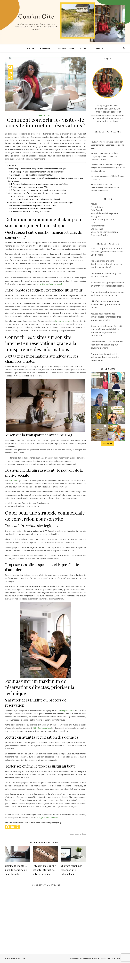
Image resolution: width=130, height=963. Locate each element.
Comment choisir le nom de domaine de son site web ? (16, 869)
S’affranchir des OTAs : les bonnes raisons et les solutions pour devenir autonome (107, 344)
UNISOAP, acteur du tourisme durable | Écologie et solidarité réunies (105, 304)
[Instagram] (17, 827)
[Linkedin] (12, 827)
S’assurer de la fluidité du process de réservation (34, 205)
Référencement (98, 225)
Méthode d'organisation (102, 219)
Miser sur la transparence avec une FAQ (30, 187)
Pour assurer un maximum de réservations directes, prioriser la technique (40, 202)
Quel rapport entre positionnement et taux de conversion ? (38, 171)
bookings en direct (66, 710)
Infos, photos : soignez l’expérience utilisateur (33, 174)
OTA (93, 222)
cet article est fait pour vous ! (49, 284)
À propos (45, 48)
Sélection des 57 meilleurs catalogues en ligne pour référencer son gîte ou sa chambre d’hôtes (108, 167)
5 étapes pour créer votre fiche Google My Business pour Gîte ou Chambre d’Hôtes (105, 156)
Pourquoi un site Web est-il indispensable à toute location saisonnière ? (105, 357)
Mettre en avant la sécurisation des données (32, 208)
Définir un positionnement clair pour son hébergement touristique (37, 168)
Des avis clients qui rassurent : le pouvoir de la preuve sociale (39, 190)
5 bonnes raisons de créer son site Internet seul (71, 869)
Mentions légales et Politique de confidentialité (102, 958)
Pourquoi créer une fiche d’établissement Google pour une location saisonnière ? (106, 264)
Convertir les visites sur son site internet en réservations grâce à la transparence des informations (45, 179)
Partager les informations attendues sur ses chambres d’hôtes (40, 184)
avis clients (14, 480)
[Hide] (9, 83)
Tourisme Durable (99, 235)
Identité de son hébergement (104, 213)
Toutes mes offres (65, 48)
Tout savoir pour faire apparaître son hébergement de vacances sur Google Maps (107, 144)
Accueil (31, 48)
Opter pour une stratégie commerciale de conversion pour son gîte (37, 193)
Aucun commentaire (77, 834)
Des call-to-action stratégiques (26, 196)
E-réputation (97, 207)
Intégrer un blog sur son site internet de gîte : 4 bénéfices (44, 869)
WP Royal (21, 958)
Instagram (96, 216)
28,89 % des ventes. (41, 728)
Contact (98, 48)
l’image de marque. (63, 321)
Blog (83, 48)
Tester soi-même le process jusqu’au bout (31, 211)
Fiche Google (97, 210)
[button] (99, 380)
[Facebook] (7, 827)
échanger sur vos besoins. (46, 817)
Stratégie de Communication (104, 232)
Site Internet (45, 115)
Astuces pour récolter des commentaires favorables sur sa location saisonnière (105, 187)
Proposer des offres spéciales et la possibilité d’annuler (37, 199)
